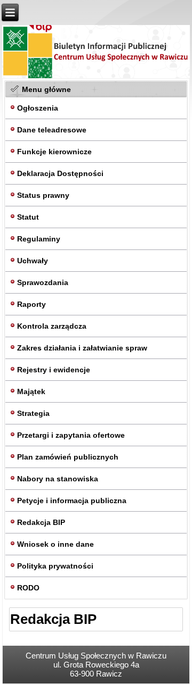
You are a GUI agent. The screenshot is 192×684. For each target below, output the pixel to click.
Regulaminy (38, 239)
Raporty (31, 304)
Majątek (31, 391)
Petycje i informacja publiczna (71, 500)
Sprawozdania (42, 282)
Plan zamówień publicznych (67, 457)
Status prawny (43, 195)
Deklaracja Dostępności (60, 173)
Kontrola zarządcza (51, 326)
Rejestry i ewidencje (53, 369)
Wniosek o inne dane (55, 544)
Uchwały (32, 260)
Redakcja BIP (41, 522)
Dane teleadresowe (51, 130)
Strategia (33, 413)
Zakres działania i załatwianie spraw (82, 348)
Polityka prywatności (55, 566)
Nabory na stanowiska (57, 478)
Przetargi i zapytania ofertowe (71, 435)
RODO (28, 587)
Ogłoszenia (37, 108)
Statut (28, 217)
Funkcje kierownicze (54, 151)
